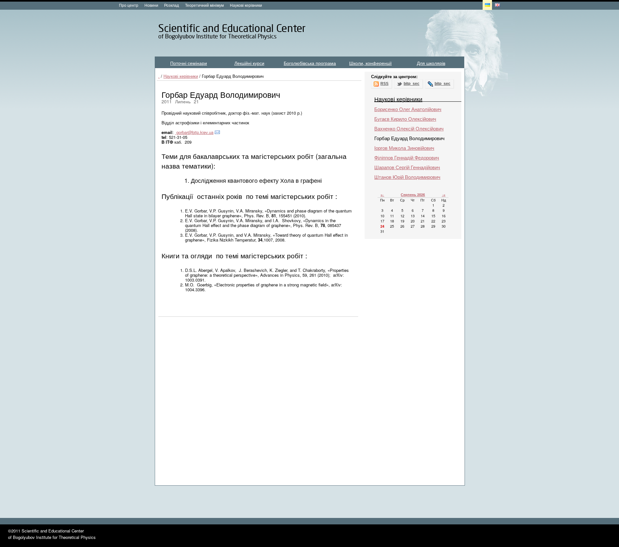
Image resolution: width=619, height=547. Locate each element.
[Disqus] (258, 404)
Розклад (171, 5)
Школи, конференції (370, 63)
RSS (384, 83)
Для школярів (431, 63)
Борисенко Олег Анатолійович (407, 109)
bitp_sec (411, 83)
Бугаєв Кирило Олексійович (405, 118)
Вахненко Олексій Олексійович (409, 128)
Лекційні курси (249, 63)
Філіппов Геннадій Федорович (406, 157)
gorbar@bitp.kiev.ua (194, 132)
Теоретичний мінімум (204, 5)
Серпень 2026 (413, 194)
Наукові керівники (246, 5)
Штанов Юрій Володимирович (407, 176)
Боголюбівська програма (310, 63)
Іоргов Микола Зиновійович (404, 147)
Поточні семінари (188, 63)
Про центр (128, 5)
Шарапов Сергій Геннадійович (407, 167)
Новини (151, 5)
